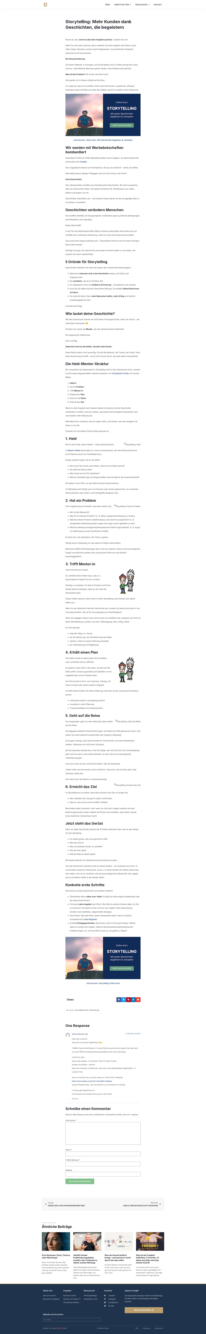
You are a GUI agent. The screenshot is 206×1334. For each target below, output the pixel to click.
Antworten (75, 1098)
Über (107, 5)
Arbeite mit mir (121, 5)
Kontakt (158, 5)
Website (68, 1170)
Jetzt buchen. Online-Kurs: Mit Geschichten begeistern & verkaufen (103, 140)
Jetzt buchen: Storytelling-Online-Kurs (103, 983)
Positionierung (94, 1010)
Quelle (83, 162)
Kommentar (70, 1120)
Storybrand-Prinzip (120, 373)
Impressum (146, 1328)
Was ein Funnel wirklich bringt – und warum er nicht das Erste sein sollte (118, 1257)
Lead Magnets (90, 919)
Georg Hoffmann (78, 1034)
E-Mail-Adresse (72, 1160)
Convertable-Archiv (81, 1010)
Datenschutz (159, 1328)
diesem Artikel (74, 450)
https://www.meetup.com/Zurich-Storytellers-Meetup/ (92, 1081)
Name (68, 1150)
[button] (118, 999)
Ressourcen (141, 5)
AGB (136, 1328)
